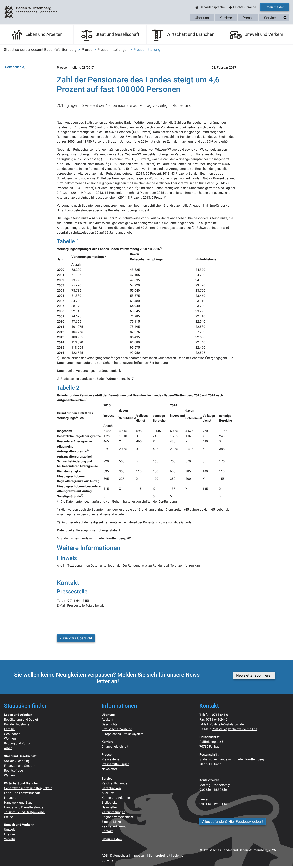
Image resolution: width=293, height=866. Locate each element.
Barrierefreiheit (159, 855)
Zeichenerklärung (114, 826)
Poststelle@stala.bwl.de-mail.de (234, 729)
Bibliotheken (110, 802)
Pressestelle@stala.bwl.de (86, 605)
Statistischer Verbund (117, 729)
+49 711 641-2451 (76, 600)
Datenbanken (111, 788)
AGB (105, 855)
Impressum (138, 855)
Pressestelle (110, 759)
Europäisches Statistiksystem (123, 734)
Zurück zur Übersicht (76, 638)
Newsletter (109, 769)
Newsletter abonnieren (254, 675)
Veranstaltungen (113, 812)
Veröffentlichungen (115, 783)
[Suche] (285, 18)
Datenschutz (119, 855)
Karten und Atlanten (116, 797)
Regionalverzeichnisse (118, 817)
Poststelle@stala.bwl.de (227, 724)
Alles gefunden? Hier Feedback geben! (232, 821)
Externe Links (111, 821)
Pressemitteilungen (115, 764)
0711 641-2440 (216, 719)
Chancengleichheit (115, 746)
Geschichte (110, 724)
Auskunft (108, 719)
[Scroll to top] (284, 857)
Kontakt (107, 831)
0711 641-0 (220, 714)
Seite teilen (13, 67)
